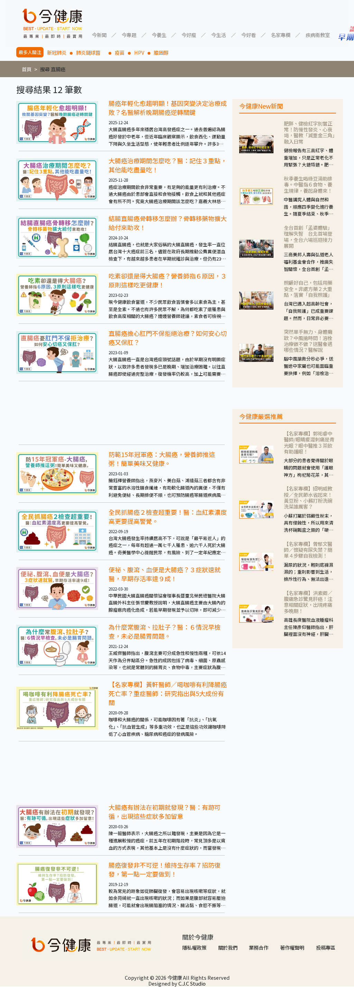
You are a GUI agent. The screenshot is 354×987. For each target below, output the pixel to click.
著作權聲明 (292, 947)
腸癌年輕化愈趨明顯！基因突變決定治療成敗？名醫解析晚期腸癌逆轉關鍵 (168, 108)
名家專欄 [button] (280, 34)
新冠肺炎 (56, 52)
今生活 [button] (218, 34)
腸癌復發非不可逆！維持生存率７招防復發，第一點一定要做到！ (165, 869)
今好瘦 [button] (188, 34)
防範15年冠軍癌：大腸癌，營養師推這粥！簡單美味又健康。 (162, 459)
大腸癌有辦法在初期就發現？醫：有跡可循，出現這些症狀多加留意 (165, 812)
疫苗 (119, 52)
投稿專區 (325, 947)
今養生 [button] (159, 34)
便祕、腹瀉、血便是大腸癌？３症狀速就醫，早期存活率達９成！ (165, 574)
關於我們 (227, 947)
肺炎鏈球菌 (90, 52)
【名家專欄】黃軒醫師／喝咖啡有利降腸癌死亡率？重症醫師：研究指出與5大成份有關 (168, 693)
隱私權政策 (194, 947)
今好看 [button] (248, 34)
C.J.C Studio (192, 983)
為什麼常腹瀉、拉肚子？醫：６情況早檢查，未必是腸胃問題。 (165, 631)
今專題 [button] (129, 34)
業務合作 (258, 947)
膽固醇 (161, 52)
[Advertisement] (121, 413)
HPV (139, 52)
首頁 (26, 69)
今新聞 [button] (99, 34)
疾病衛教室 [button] (318, 34)
